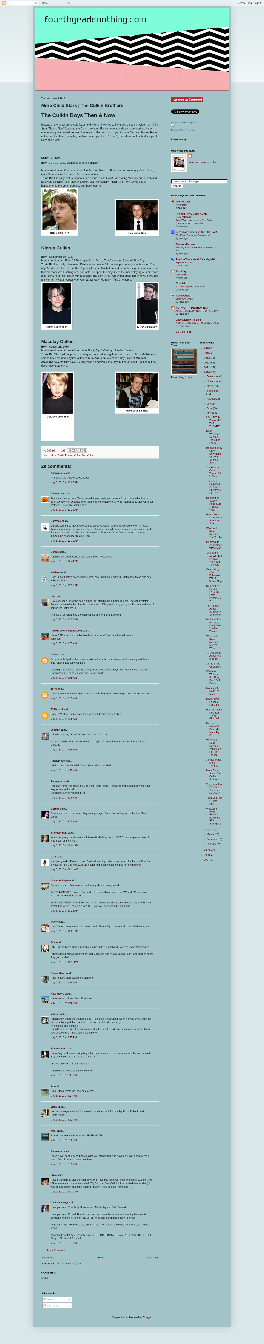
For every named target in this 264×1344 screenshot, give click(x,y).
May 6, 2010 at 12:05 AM (64, 482)
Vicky (54, 1106)
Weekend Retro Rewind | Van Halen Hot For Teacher (213, 747)
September (213, 390)
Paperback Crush (184, 262)
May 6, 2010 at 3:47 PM (64, 1075)
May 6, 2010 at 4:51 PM (64, 1119)
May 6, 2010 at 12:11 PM (64, 962)
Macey (54, 1014)
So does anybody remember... (191, 286)
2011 (207, 367)
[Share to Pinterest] (85, 450)
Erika (54, 1175)
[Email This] (69, 450)
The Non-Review (185, 244)
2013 (207, 357)
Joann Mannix (59, 1048)
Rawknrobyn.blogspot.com (66, 630)
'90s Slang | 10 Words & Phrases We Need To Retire (214, 558)
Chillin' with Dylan (184, 298)
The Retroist (183, 201)
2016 (207, 348)
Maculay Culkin (72, 455)
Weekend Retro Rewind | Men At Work (212, 642)
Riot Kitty (181, 271)
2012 (207, 362)
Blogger (147, 1317)
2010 (207, 372)
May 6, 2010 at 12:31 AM (64, 540)
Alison (54, 654)
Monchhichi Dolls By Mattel (212, 691)
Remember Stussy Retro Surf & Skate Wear (213, 503)
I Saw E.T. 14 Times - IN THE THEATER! (213, 422)
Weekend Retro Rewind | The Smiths (214, 533)
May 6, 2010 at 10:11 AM (64, 869)
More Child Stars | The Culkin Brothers (213, 775)
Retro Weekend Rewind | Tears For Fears (213, 437)
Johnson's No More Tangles (214, 762)
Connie (55, 551)
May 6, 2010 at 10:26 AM (64, 910)
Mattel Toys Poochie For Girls (212, 701)
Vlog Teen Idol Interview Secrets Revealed (214, 789)
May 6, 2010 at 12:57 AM (64, 619)
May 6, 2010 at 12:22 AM (64, 509)
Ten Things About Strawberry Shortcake (214, 610)
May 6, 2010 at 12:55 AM (64, 585)
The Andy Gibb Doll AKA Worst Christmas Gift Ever (213, 487)
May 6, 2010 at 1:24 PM (64, 982)
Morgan (55, 808)
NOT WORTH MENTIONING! (192, 307)
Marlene (55, 572)
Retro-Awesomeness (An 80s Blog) (196, 232)
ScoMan (55, 729)
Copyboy (56, 521)
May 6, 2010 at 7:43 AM (64, 770)
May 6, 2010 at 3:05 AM (64, 718)
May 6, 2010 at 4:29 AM (64, 749)
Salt (53, 942)
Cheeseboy (57, 493)
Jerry (54, 689)
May (209, 413)
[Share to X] (77, 450)
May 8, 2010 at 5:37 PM (64, 1243)
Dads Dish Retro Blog (188, 319)
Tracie (54, 921)
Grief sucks (181, 274)
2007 (207, 859)
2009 (207, 850)
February (212, 839)
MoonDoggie (183, 295)
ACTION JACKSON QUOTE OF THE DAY (197, 311)
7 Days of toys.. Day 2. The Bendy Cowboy (197, 323)
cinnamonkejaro (60, 880)
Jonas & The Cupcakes (213, 665)
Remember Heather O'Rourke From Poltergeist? (213, 593)
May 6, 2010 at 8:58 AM (64, 821)
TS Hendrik (57, 709)
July (209, 403)
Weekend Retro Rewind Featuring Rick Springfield (214, 816)
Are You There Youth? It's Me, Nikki (196, 259)
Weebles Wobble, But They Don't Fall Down (213, 677)
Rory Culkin (87, 455)
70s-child (181, 283)
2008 (207, 855)
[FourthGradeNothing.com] (172, 126)
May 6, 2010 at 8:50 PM (64, 1140)
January (212, 844)
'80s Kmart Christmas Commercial (193, 235)
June (210, 408)
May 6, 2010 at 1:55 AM (64, 677)
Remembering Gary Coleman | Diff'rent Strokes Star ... (214, 455)
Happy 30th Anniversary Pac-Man (214, 545)
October (211, 386)
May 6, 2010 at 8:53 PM (64, 1164)
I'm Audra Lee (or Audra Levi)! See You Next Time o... (214, 625)
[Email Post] (62, 450)
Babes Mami (58, 973)
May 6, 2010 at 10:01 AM (64, 845)
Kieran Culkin (57, 455)
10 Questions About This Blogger (213, 655)
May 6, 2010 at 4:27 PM (64, 1095)
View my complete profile (203, 162)
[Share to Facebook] (81, 450)
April (210, 829)
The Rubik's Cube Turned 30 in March (213, 472)
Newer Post (48, 1257)
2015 (207, 353)
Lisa (53, 596)
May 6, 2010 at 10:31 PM (64, 1191)
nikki (53, 1130)
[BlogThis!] (73, 450)
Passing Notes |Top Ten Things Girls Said (214, 714)
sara (53, 856)
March (210, 834)
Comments (52, 1305)
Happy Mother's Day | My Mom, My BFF (212, 729)
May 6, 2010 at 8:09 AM (64, 797)
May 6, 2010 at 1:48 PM (64, 1003)
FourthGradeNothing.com (184, 122)
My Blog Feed (183, 331)
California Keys (60, 1202)
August (211, 398)
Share (44, 1277)
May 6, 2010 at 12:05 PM (64, 931)
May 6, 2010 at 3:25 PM (64, 1037)
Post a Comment (55, 1250)
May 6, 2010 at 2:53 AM (64, 698)
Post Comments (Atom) (69, 1263)
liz (52, 1086)
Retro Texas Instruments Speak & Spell (214, 519)
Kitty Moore (57, 993)
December (213, 376)
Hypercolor (181, 204)
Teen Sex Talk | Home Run (214, 800)
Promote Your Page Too (183, 130)
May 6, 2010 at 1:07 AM (64, 643)
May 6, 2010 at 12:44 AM (64, 561)
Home (100, 1257)
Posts (49, 1299)
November (213, 381)
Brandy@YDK (59, 832)
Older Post (152, 1257)
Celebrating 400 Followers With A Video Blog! (214, 575)
